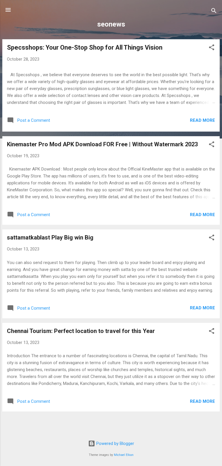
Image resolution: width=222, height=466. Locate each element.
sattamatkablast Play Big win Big (50, 237)
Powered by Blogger (114, 443)
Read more (202, 120)
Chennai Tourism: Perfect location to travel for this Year (81, 330)
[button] (211, 48)
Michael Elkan (124, 455)
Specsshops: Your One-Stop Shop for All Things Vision (84, 47)
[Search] (213, 11)
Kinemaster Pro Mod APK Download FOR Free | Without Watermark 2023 (102, 144)
